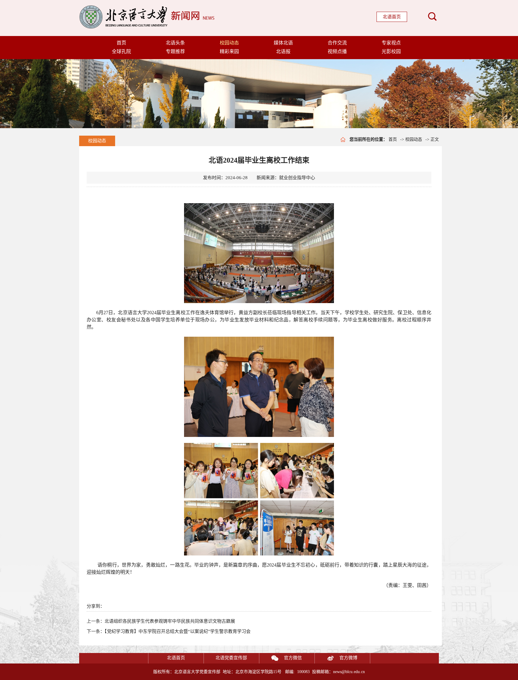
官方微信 (293, 657)
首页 (121, 42)
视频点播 (337, 51)
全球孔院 (121, 51)
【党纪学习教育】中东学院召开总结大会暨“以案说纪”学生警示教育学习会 (178, 631)
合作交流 (337, 42)
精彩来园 (229, 51)
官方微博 (348, 657)
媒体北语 (283, 42)
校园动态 (229, 42)
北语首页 (392, 16)
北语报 (283, 51)
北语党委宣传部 (231, 657)
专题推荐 (175, 51)
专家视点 (391, 42)
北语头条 (175, 42)
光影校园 (391, 51)
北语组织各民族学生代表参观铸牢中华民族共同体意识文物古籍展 (170, 621)
